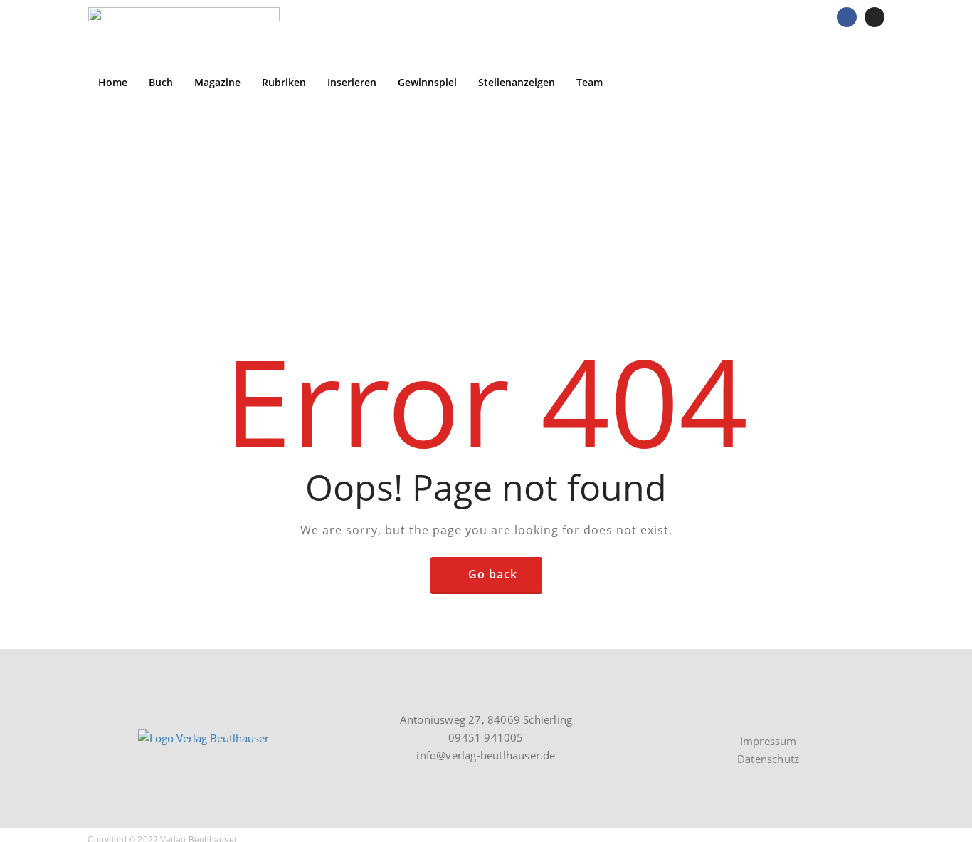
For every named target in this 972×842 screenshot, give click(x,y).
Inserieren (351, 82)
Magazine (217, 82)
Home (112, 82)
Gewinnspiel (427, 82)
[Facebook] (847, 17)
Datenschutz (768, 759)
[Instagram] (874, 17)
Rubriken (284, 82)
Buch (161, 82)
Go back (492, 574)
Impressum (768, 741)
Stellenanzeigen (516, 82)
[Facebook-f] (778, 712)
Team (589, 82)
